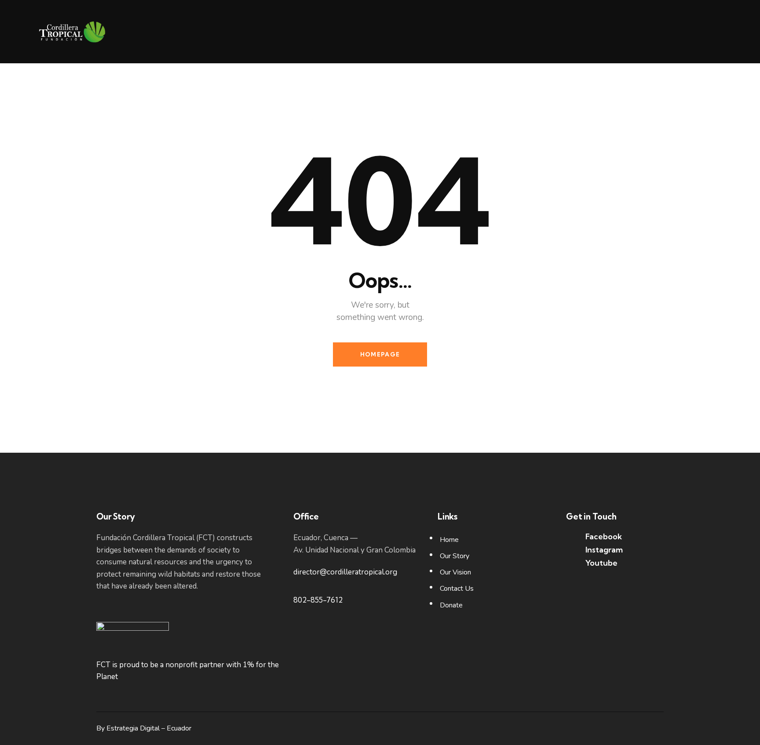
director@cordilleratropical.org (345, 572)
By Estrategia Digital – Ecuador (143, 728)
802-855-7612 (318, 599)
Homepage (380, 354)
